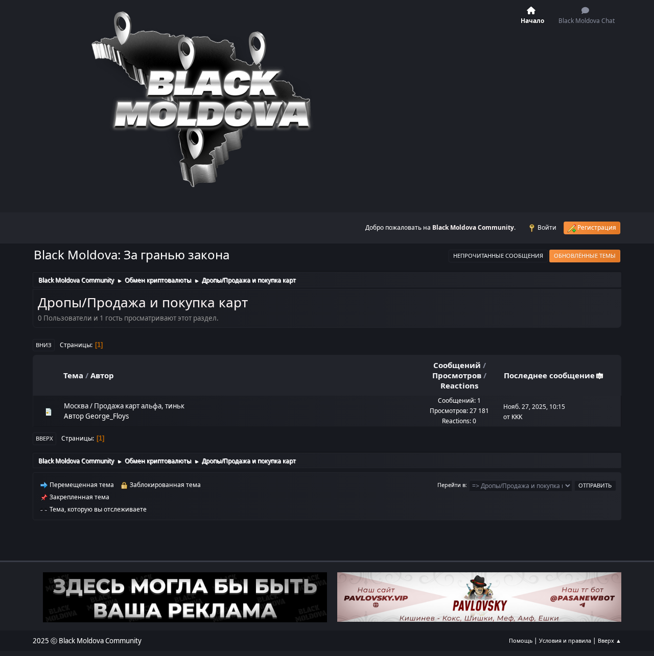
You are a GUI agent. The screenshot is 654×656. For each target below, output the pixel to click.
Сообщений (457, 365)
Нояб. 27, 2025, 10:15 (534, 406)
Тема (73, 375)
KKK (516, 416)
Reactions (459, 385)
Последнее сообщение (549, 375)
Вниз (44, 345)
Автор (102, 375)
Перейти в (451, 485)
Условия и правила (565, 640)
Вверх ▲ (609, 640)
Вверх (44, 438)
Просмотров (456, 375)
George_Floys (107, 416)
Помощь (520, 640)
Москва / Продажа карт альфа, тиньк (124, 405)
